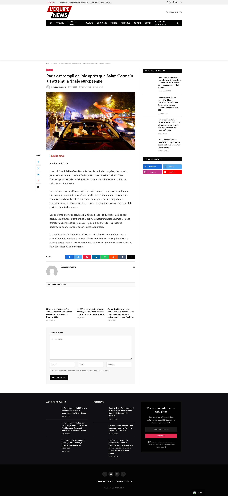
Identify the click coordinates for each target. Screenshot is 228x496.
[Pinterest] (38, 181)
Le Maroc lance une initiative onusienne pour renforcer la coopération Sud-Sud (121, 428)
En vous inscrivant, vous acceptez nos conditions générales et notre (161, 444)
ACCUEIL (60, 23)
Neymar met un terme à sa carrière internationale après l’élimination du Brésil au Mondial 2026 (59, 313)
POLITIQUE (125, 23)
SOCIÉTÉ (137, 23)
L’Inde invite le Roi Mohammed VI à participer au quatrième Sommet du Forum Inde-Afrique (121, 412)
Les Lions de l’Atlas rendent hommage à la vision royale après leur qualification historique (73, 444)
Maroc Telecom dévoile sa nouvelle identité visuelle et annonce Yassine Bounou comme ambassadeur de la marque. (170, 82)
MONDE (113, 23)
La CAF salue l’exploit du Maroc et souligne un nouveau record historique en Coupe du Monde (90, 311)
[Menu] (51, 23)
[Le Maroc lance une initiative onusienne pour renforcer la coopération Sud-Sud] (100, 428)
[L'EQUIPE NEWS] (59, 12)
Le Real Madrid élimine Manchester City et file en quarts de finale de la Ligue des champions (169, 143)
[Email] (38, 187)
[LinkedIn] (38, 174)
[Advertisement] (114, 43)
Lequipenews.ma (60, 87)
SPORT (148, 23)
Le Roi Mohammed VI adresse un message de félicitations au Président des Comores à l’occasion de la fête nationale (74, 426)
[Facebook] (38, 162)
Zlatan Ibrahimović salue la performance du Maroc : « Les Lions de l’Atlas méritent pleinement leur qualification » (121, 313)
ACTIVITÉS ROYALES (72, 23)
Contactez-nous (124, 482)
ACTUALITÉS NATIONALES (160, 23)
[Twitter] (38, 168)
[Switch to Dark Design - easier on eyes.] (181, 2)
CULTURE (89, 23)
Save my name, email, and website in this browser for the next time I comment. (81, 370)
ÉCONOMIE (102, 23)
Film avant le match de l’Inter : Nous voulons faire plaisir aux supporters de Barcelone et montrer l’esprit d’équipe (169, 125)
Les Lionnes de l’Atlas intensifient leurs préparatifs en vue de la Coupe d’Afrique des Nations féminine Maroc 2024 (168, 103)
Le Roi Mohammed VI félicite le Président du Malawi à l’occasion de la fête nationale (86, 2)
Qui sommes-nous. (104, 482)
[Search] (177, 23)
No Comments (86, 87)
